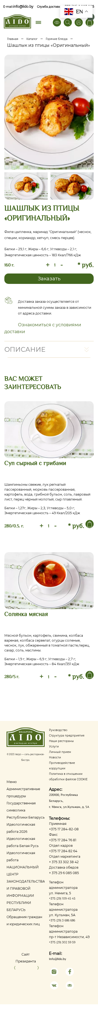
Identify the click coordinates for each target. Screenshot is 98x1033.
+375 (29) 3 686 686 (62, 920)
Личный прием (60, 752)
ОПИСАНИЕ (24, 349)
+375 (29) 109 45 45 (62, 898)
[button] (89, 112)
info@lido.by (23, 6)
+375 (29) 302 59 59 (62, 942)
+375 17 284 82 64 (63, 851)
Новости (55, 757)
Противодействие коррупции (62, 765)
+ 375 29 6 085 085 (64, 873)
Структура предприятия (66, 735)
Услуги (54, 746)
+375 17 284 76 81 (62, 840)
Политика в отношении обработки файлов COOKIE (68, 776)
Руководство (58, 730)
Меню (12, 782)
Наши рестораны (61, 741)
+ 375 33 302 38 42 (64, 862)
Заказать (49, 279)
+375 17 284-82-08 (64, 829)
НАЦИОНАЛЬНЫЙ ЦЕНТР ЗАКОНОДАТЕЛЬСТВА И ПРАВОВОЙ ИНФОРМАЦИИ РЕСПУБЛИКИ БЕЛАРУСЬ (26, 888)
